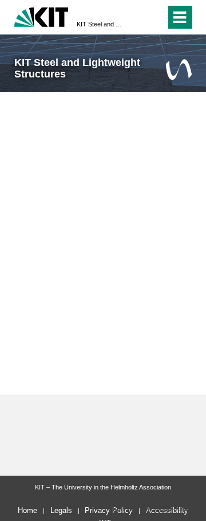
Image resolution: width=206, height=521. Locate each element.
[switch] (136, 17)
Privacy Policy (109, 510)
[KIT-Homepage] (41, 16)
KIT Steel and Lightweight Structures (99, 24)
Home (27, 510)
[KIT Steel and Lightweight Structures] (178, 69)
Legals (61, 510)
